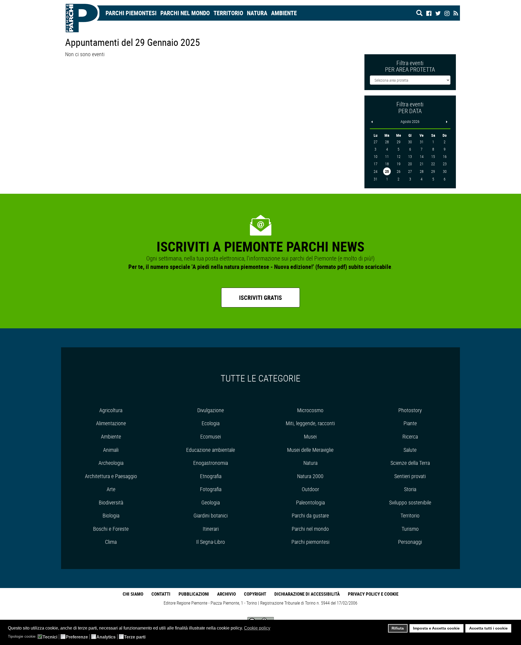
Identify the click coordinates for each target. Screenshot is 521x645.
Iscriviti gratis (260, 297)
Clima (111, 541)
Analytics (106, 637)
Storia (410, 489)
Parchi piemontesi (310, 541)
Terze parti (134, 637)
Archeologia (111, 462)
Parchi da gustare (310, 515)
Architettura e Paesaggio (111, 476)
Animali (111, 449)
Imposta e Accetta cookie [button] (436, 628)
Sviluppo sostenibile (410, 502)
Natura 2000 (310, 476)
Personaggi (410, 541)
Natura (257, 13)
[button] (273, 629)
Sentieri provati (410, 476)
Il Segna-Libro (210, 541)
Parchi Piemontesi (131, 13)
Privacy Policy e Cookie (373, 594)
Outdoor (310, 489)
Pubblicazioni (194, 594)
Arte (111, 489)
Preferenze (77, 637)
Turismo (410, 528)
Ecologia (211, 423)
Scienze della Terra (410, 462)
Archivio (226, 594)
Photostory (410, 410)
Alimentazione (111, 423)
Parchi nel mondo (185, 13)
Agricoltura (110, 410)
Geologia (210, 502)
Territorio (228, 13)
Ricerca (410, 436)
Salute (410, 449)
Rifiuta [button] (398, 628)
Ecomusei (210, 436)
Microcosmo (310, 410)
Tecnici (50, 637)
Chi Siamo (133, 594)
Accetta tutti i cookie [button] (488, 628)
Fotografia (210, 489)
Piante (410, 423)
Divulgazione (210, 410)
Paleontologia (310, 502)
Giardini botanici (210, 515)
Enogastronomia (210, 462)
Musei (310, 436)
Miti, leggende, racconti (310, 423)
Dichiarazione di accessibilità (307, 594)
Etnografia (210, 476)
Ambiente (284, 13)
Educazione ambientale (210, 449)
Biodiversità (111, 502)
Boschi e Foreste (111, 528)
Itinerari (211, 528)
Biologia (111, 515)
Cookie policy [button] (257, 628)
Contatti (160, 594)
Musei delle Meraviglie (310, 449)
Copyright (255, 594)
